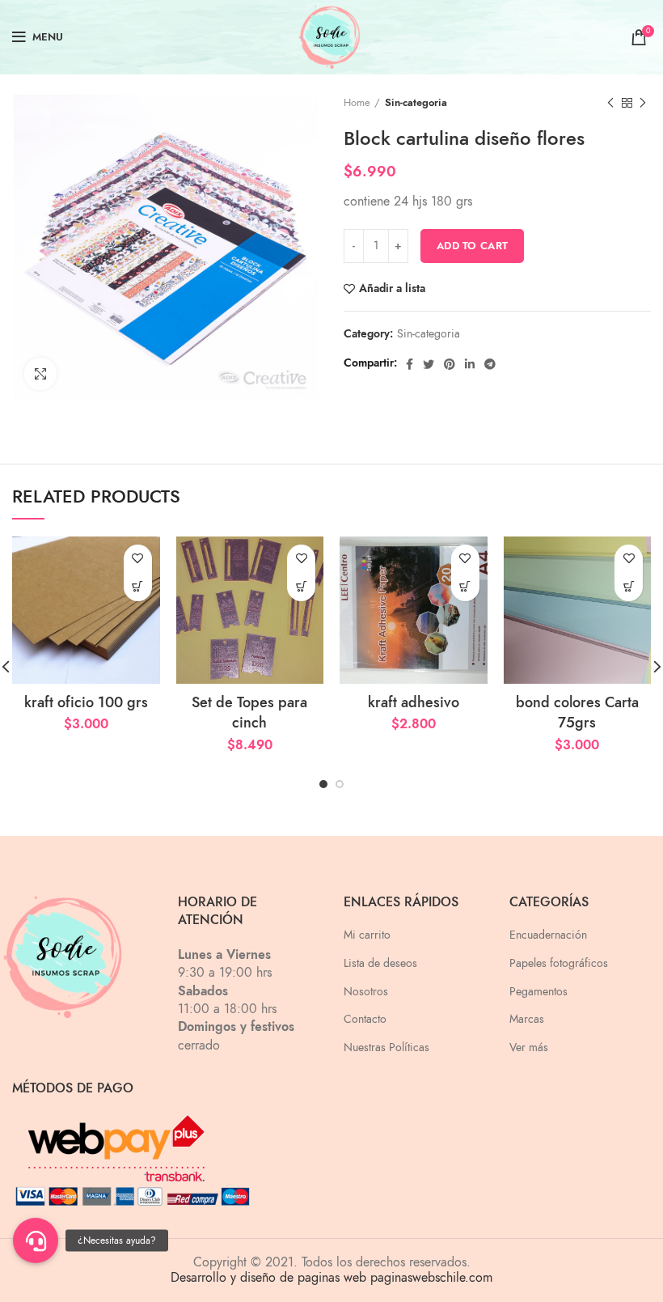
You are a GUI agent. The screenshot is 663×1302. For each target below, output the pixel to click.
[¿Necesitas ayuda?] (35, 1240)
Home (357, 102)
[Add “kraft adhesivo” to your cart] (465, 587)
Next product (643, 103)
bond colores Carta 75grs (577, 712)
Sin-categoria (416, 102)
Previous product (610, 103)
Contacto (365, 1019)
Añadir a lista (392, 289)
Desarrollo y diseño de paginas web (268, 1278)
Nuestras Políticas (386, 1047)
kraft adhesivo (413, 702)
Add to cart (472, 246)
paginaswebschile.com (431, 1278)
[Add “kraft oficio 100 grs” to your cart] (138, 587)
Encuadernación (548, 935)
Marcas (526, 1019)
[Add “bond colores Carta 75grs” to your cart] (628, 587)
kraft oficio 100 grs (86, 702)
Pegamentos (538, 991)
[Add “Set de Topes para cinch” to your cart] (301, 587)
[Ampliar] (40, 374)
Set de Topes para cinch (249, 712)
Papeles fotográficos (558, 963)
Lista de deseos (380, 963)
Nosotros (366, 991)
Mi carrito (367, 935)
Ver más (528, 1047)
